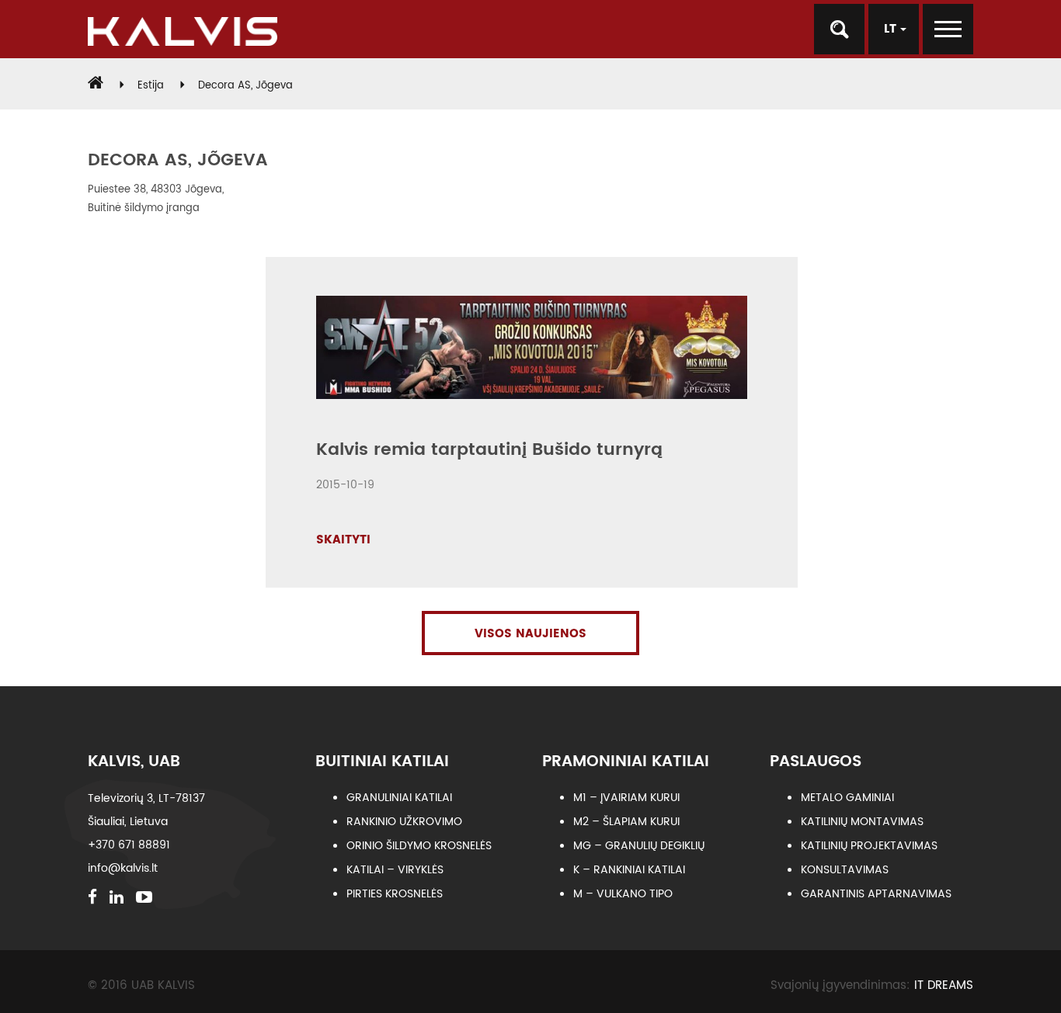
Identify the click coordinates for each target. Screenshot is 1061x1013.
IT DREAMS (943, 985)
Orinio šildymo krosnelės (419, 846)
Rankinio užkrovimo (404, 822)
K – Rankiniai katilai (629, 870)
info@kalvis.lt (123, 868)
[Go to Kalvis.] (95, 86)
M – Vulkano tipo (623, 894)
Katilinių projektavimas (869, 846)
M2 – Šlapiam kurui (626, 822)
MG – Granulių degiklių (638, 846)
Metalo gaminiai (847, 798)
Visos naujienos (530, 634)
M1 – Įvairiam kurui (626, 798)
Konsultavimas (845, 870)
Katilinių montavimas (862, 822)
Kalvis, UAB (134, 762)
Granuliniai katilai (399, 798)
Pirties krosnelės (394, 894)
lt (892, 29)
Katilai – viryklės (395, 870)
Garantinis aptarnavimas (876, 894)
